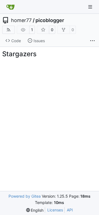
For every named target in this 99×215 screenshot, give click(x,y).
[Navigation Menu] (90, 6)
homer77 (21, 20)
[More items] (92, 41)
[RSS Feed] (8, 30)
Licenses (55, 210)
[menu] (35, 210)
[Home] (10, 7)
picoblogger (49, 20)
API (70, 210)
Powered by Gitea (25, 196)
